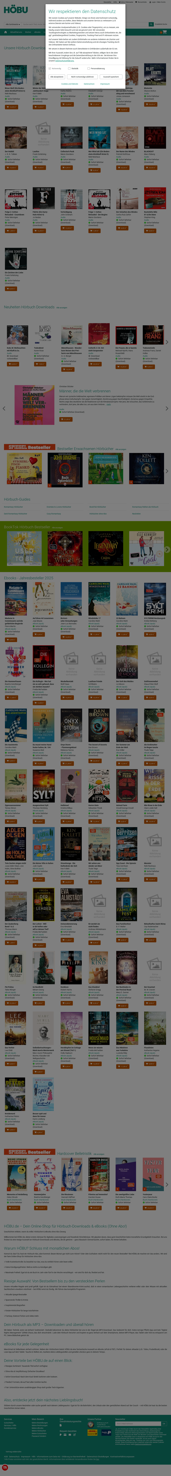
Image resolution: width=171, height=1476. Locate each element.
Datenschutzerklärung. (64, 61)
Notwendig (56, 68)
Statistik (74, 68)
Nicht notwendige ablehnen (82, 77)
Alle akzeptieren (56, 77)
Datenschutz (89, 84)
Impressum (105, 84)
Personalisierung (97, 68)
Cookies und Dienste (69, 84)
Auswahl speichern (111, 77)
